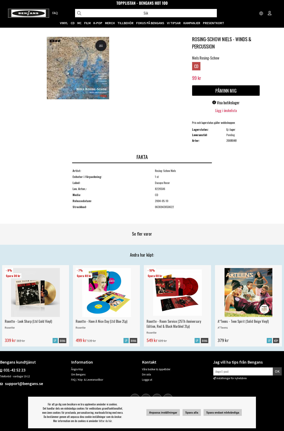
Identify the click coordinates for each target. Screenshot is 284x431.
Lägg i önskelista (226, 110)
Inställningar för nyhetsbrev (231, 378)
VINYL (64, 23)
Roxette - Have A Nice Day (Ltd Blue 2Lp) (101, 321)
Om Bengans (78, 374)
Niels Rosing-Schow (205, 58)
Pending (230, 135)
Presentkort (213, 23)
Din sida (146, 374)
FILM (87, 23)
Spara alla (191, 412)
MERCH (110, 23)
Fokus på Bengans (150, 23)
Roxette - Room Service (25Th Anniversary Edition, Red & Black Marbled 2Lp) (174, 324)
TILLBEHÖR (125, 23)
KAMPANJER (191, 23)
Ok (277, 371)
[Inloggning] (270, 13)
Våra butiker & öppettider (156, 369)
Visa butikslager (228, 102)
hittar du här (105, 421)
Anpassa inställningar (163, 412)
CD (73, 23)
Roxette (10, 327)
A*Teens (223, 327)
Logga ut (147, 379)
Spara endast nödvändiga (222, 412)
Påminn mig (226, 90)
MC (79, 23)
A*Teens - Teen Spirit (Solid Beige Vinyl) (243, 321)
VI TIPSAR (174, 23)
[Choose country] (261, 13)
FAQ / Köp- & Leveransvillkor (87, 379)
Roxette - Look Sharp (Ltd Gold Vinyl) (28, 321)
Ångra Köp (77, 369)
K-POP (97, 23)
